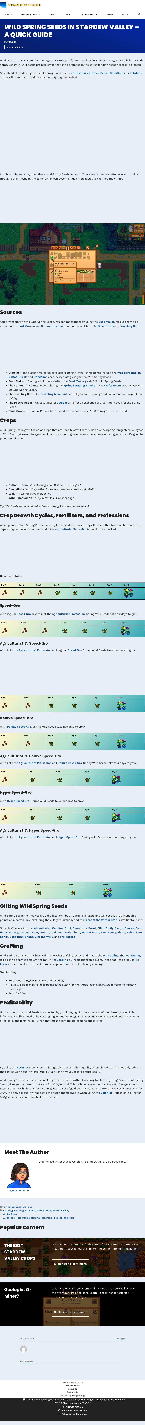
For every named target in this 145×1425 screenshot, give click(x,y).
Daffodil (13, 377)
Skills (6, 14)
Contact (109, 14)
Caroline (57, 928)
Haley (4, 932)
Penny (112, 932)
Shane (29, 936)
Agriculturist (64, 529)
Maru (95, 932)
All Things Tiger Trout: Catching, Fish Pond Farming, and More (38, 1217)
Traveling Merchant (54, 394)
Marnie (86, 932)
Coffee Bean (10, 1214)
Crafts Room (112, 385)
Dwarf (92, 928)
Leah (53, 932)
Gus (138, 928)
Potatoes (136, 73)
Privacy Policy (72, 1385)
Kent (35, 932)
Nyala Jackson (15, 47)
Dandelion (40, 377)
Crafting (8, 1210)
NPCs (68, 14)
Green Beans (100, 73)
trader (63, 402)
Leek (24, 377)
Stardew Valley (60, 1210)
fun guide (8, 1206)
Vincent (40, 936)
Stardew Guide (24, 5)
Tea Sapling (111, 955)
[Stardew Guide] (3, 5)
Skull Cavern (26, 326)
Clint (68, 928)
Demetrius (79, 928)
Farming (19, 1210)
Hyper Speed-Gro (18, 800)
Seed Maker (106, 321)
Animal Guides (88, 14)
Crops (51, 14)
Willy (49, 936)
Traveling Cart (129, 326)
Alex (48, 928)
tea (66, 964)
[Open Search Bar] (139, 14)
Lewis (67, 932)
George (129, 928)
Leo (60, 932)
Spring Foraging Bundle (79, 385)
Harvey (13, 932)
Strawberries (81, 73)
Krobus (44, 932)
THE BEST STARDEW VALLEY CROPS (19, 1251)
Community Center (29, 14)
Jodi (28, 932)
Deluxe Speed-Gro (19, 726)
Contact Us (72, 1392)
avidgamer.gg (79, 1395)
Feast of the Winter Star (101, 920)
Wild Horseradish (129, 372)
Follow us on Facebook (74, 1414)
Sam (139, 932)
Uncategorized (23, 1206)
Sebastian (17, 936)
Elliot (101, 928)
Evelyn (119, 928)
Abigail (39, 928)
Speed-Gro (24, 614)
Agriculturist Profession (68, 614)
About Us (125, 14)
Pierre (121, 932)
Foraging (30, 1210)
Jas (21, 932)
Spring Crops (43, 1210)
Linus (76, 932)
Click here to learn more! (70, 1263)
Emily (109, 928)
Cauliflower (117, 73)
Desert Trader (107, 326)
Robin (130, 932)
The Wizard (67, 936)
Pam (104, 932)
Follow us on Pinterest (74, 1410)
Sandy (4, 936)
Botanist (80, 529)
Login (122, 1339)
